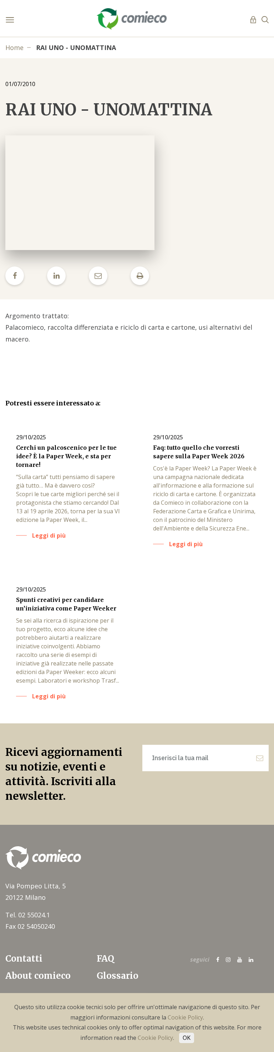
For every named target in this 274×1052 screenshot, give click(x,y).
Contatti (23, 958)
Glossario (117, 975)
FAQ (105, 958)
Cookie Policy (185, 1017)
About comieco (38, 975)
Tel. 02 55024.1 (27, 915)
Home (14, 47)
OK (187, 1038)
